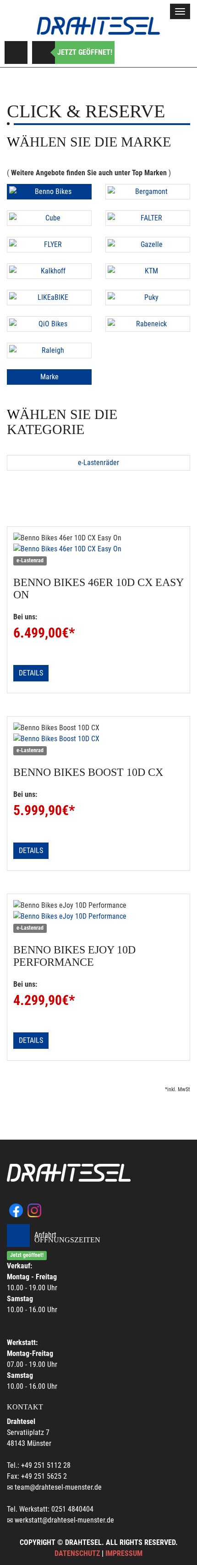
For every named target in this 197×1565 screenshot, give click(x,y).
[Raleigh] (49, 350)
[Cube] (49, 218)
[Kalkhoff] (49, 271)
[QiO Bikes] (49, 324)
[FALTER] (148, 218)
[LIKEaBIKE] (49, 297)
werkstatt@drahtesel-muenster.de (64, 1520)
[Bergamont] (148, 191)
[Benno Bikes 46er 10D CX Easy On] (98, 549)
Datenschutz (77, 1553)
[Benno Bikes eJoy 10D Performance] (98, 916)
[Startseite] (98, 26)
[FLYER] (49, 244)
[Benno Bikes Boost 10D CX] (98, 738)
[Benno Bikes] (49, 191)
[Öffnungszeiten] (43, 52)
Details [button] (31, 673)
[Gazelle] (148, 244)
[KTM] (148, 271)
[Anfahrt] (16, 52)
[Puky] (148, 297)
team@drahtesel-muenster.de (58, 1487)
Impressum (123, 1553)
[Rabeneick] (148, 324)
